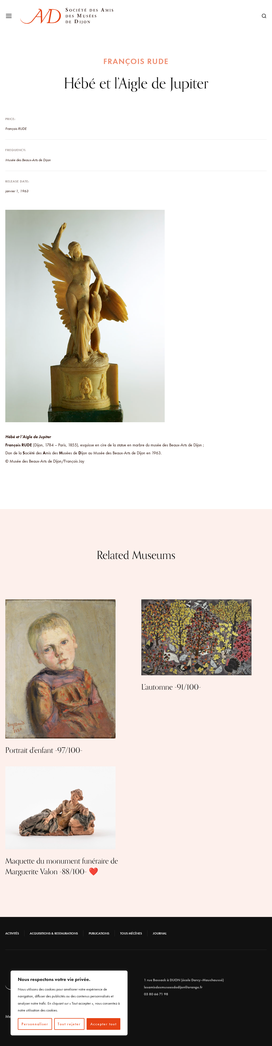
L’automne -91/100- (171, 687)
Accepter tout (103, 1024)
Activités (12, 933)
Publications (99, 933)
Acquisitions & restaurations (54, 933)
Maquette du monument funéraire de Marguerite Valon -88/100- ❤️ (61, 866)
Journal (160, 933)
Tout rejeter (69, 1024)
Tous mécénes (131, 933)
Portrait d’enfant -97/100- (44, 750)
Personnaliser (35, 1024)
